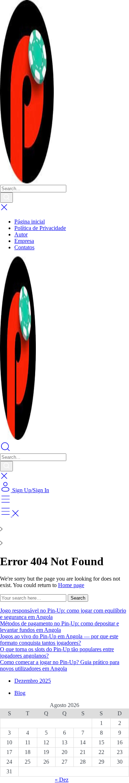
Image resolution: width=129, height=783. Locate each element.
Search (78, 598)
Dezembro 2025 (32, 681)
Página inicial (29, 221)
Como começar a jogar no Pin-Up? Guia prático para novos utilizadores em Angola (59, 665)
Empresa (24, 241)
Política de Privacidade (40, 228)
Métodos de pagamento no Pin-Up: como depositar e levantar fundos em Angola (59, 626)
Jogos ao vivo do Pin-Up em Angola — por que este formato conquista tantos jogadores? (59, 639)
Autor (21, 234)
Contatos (24, 247)
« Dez (61, 780)
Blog (19, 693)
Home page (71, 585)
